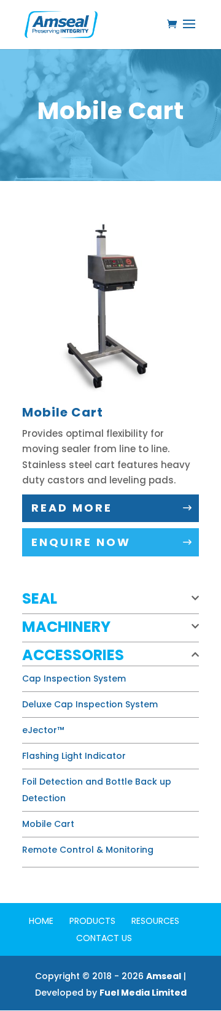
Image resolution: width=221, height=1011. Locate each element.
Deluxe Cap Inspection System (90, 704)
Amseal (163, 976)
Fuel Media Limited (143, 992)
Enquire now (81, 542)
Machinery (66, 627)
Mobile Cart (48, 824)
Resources (155, 921)
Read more (71, 507)
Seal (39, 598)
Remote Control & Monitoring (87, 850)
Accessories (73, 655)
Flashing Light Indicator (74, 756)
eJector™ (43, 730)
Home (41, 921)
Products (92, 921)
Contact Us (104, 938)
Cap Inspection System (74, 678)
